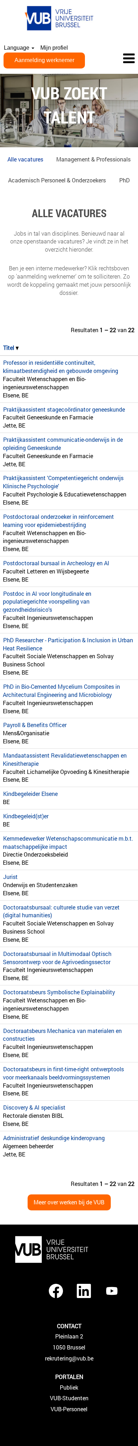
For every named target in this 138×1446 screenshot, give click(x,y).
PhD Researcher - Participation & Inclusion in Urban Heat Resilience (68, 644)
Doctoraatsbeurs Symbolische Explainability (59, 992)
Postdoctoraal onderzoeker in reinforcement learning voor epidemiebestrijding (58, 520)
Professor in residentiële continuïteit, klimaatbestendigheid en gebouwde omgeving (60, 366)
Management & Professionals (93, 159)
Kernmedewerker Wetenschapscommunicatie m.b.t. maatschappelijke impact (68, 842)
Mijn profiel (54, 48)
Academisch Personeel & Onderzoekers (57, 180)
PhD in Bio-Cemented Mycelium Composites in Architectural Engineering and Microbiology (61, 690)
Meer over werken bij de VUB (69, 1202)
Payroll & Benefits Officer (35, 725)
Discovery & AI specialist (34, 1107)
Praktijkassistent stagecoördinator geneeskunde (64, 409)
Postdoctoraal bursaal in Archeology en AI (56, 563)
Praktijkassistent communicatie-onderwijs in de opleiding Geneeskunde (63, 443)
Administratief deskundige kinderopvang (54, 1138)
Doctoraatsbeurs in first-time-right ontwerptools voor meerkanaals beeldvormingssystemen (63, 1073)
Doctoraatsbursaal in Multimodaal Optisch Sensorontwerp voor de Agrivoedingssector (57, 958)
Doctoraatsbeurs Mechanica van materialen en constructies (62, 1035)
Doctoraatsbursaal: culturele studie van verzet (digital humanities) (61, 911)
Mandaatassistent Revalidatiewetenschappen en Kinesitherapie (65, 759)
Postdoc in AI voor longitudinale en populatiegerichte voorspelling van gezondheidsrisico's (47, 602)
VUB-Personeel (69, 1409)
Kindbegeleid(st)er (25, 816)
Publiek (69, 1387)
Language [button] (17, 48)
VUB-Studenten (69, 1398)
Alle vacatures (25, 159)
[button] (115, 59)
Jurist (10, 876)
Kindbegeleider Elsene (30, 793)
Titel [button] (9, 347)
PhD (124, 180)
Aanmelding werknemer (44, 60)
